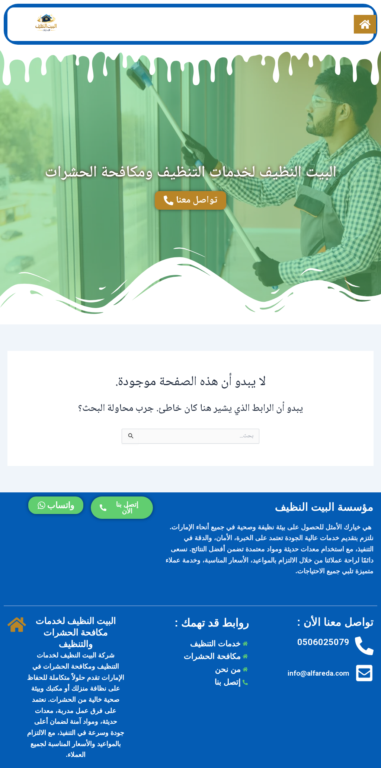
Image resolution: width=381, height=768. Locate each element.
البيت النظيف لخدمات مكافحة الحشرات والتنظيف (76, 632)
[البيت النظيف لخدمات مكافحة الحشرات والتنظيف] (16, 625)
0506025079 (323, 642)
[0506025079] (364, 646)
